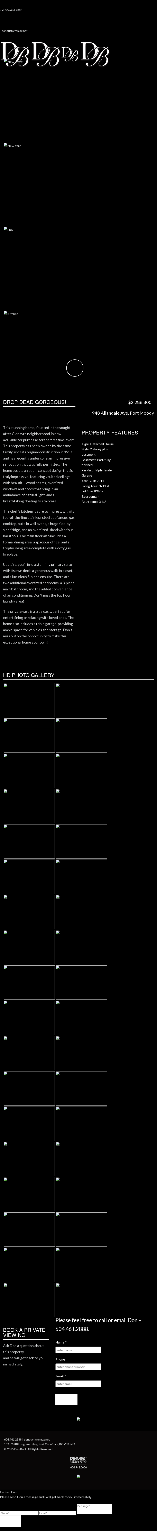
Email (60, 1376)
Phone (60, 1359)
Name (61, 1342)
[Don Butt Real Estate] (55, 56)
